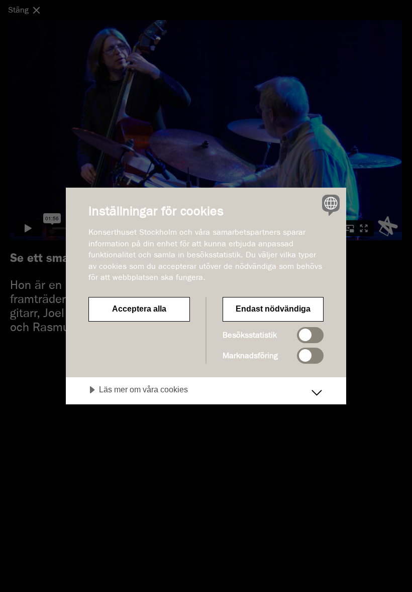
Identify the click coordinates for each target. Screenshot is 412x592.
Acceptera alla (139, 309)
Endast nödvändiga (273, 309)
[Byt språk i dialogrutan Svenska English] (330, 205)
